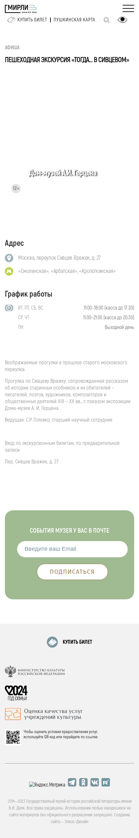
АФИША (12, 47)
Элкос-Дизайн (76, 821)
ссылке (92, 737)
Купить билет (32, 20)
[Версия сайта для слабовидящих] (122, 20)
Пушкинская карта (74, 20)
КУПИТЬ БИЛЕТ (77, 642)
